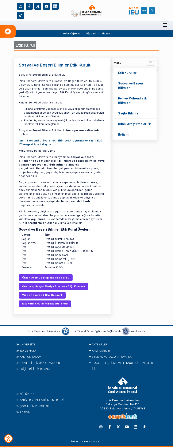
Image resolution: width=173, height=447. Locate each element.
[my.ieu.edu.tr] (134, 10)
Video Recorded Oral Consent (42, 294)
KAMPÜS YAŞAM (30, 356)
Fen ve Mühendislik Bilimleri (132, 100)
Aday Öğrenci (71, 33)
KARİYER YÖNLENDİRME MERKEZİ (42, 400)
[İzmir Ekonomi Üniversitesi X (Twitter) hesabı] (38, 5)
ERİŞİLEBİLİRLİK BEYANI (35, 369)
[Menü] (165, 25)
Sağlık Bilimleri (129, 113)
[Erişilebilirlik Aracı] (8, 438)
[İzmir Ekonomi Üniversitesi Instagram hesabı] (20, 5)
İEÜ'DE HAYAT (29, 350)
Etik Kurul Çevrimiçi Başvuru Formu (45, 303)
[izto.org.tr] (65, 331)
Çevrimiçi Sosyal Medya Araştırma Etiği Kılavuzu (53, 286)
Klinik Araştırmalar (134, 123)
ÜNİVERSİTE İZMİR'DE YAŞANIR (40, 362)
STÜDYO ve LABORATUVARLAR (112, 356)
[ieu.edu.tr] (86, 10)
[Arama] (153, 10)
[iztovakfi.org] (126, 331)
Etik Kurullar (127, 73)
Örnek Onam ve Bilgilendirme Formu (45, 277)
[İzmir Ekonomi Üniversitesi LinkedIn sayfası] (55, 5)
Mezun (105, 33)
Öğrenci (91, 33)
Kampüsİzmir (101, 350)
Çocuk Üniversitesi (34, 406)
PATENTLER (99, 344)
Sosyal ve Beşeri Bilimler (130, 86)
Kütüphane (28, 393)
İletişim (123, 134)
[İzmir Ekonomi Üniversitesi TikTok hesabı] (20, 14)
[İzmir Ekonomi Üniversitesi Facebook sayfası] (29, 5)
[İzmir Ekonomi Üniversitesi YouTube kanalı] (46, 5)
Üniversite (27, 344)
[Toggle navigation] (151, 63)
